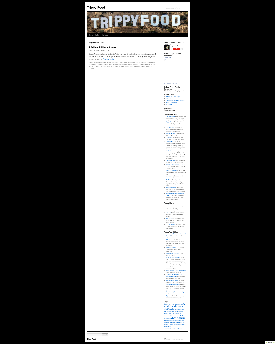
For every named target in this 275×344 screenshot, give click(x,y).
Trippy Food (96, 7)
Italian (171, 316)
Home (91, 35)
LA (183, 315)
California (152, 62)
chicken (172, 309)
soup (170, 326)
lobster (170, 318)
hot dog (179, 313)
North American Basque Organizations (176, 270)
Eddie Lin (177, 311)
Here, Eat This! (170, 141)
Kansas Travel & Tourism (172, 253)
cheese (180, 306)
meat (165, 320)
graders (119, 64)
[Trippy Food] (170, 60)
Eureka (114, 64)
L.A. (179, 315)
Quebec (171, 324)
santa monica (177, 324)
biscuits (138, 62)
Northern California (100, 62)
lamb (166, 318)
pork (178, 322)
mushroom (175, 320)
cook (94, 64)
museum (109, 66)
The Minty (168, 180)
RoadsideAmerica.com (172, 280)
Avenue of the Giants (125, 62)
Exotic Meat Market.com (172, 205)
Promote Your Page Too (170, 83)
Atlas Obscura (169, 240)
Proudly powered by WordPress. (175, 339)
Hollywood (174, 313)
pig (172, 322)
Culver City (167, 311)
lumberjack (103, 66)
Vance (148, 66)
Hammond (129, 64)
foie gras (168, 313)
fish (165, 313)
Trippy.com (169, 296)
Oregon (182, 320)
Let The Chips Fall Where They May (175, 100)
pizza (174, 322)
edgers (106, 64)
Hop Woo (168, 212)
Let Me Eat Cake (170, 160)
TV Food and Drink (171, 187)
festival (182, 311)
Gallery (97, 35)
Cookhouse (100, 64)
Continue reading (110, 59)
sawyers (143, 66)
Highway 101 (137, 64)
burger (179, 304)
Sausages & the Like (171, 170)
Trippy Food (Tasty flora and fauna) (173, 328)
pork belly (182, 322)
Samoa (127, 66)
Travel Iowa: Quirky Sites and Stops (175, 292)
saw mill (137, 66)
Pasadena (167, 322)
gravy (124, 64)
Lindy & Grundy (170, 224)
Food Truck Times (170, 133)
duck (172, 311)
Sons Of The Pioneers (171, 102)
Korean (175, 316)
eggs (110, 64)
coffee (91, 64)
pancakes (115, 66)
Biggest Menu (169, 122)
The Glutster (169, 176)
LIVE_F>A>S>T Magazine (173, 257)
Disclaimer (105, 35)
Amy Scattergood (170, 116)
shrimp (166, 326)
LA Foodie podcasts (171, 151)
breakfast (143, 62)
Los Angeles (178, 317)
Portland (166, 324)
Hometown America (171, 247)
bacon (133, 62)
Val (108, 50)
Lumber (97, 66)
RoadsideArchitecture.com (173, 284)
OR (179, 320)
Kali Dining (169, 218)
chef (166, 308)
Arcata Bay (115, 62)
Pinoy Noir (169, 104)
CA (148, 62)
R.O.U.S (168, 98)
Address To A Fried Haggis (173, 96)
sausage (132, 66)
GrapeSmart (169, 137)
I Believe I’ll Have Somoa (102, 47)
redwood (121, 66)
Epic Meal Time (170, 127)
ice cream (167, 316)
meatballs (169, 320)
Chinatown (178, 309)
